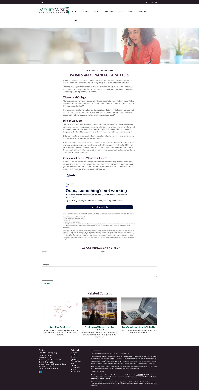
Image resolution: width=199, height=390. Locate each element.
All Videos (74, 369)
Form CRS (97, 350)
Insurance (74, 359)
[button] (85, 11)
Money (73, 363)
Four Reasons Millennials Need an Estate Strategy (99, 328)
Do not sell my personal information (131, 368)
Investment (74, 355)
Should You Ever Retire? (60, 327)
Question (45, 265)
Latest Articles (75, 367)
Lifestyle (73, 365)
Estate (73, 357)
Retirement (74, 353)
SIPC (141, 375)
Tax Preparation (76, 361)
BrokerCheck (127, 353)
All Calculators (75, 371)
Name (44, 251)
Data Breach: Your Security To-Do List (138, 327)
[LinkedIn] (42, 2)
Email (103, 251)
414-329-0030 (152, 2)
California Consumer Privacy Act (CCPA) (143, 366)
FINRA (138, 375)
